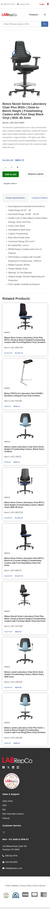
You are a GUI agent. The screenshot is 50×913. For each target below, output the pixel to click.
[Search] (44, 24)
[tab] (15, 198)
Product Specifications (15, 198)
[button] (45, 14)
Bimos (14, 183)
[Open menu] (3, 832)
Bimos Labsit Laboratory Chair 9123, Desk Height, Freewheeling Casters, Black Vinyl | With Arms (24, 674)
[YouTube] (18, 767)
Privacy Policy (26, 886)
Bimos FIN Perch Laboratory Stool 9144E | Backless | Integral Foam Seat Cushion (23, 394)
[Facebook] (3, 767)
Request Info (24, 4)
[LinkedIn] (13, 767)
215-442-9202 (11, 862)
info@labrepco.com (13, 868)
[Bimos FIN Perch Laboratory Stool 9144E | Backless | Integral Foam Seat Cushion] (25, 372)
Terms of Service (39, 886)
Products (33, 15)
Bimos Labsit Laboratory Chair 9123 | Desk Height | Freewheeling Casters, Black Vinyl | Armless (24, 449)
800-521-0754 (9, 4)
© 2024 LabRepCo (12, 886)
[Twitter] (8, 767)
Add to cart (10, 174)
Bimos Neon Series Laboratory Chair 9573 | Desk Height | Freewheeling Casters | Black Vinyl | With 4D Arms (24, 504)
